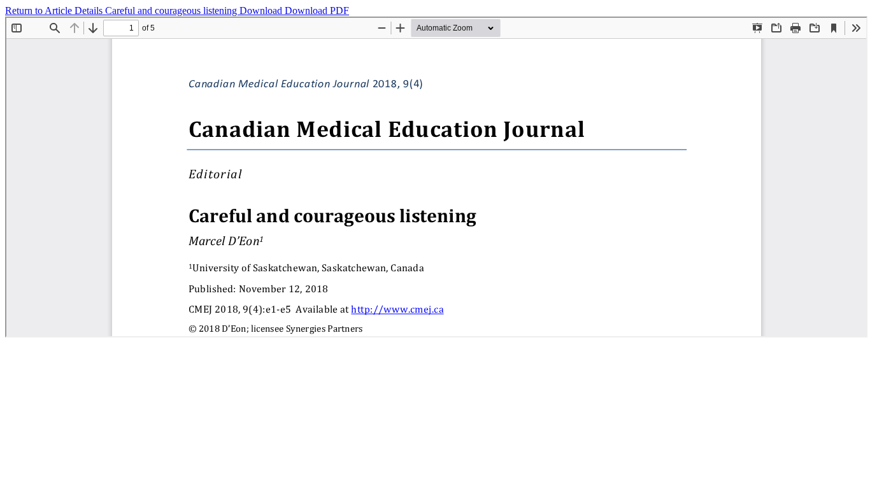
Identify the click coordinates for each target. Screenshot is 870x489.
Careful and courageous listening (172, 10)
